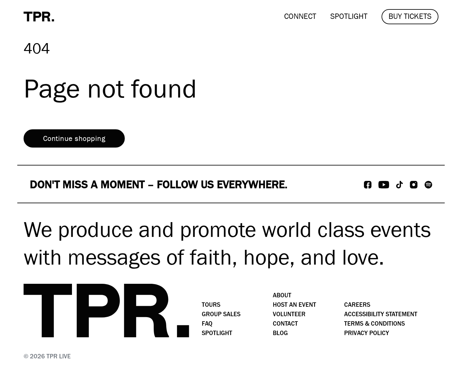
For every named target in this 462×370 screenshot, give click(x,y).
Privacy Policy (366, 333)
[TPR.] (39, 16)
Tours (211, 305)
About (282, 295)
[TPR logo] (106, 310)
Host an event (294, 305)
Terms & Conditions (374, 324)
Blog (280, 333)
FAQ (207, 324)
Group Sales (221, 314)
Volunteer (289, 314)
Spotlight (217, 333)
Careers (357, 305)
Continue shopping (74, 138)
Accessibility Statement (380, 314)
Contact (285, 324)
